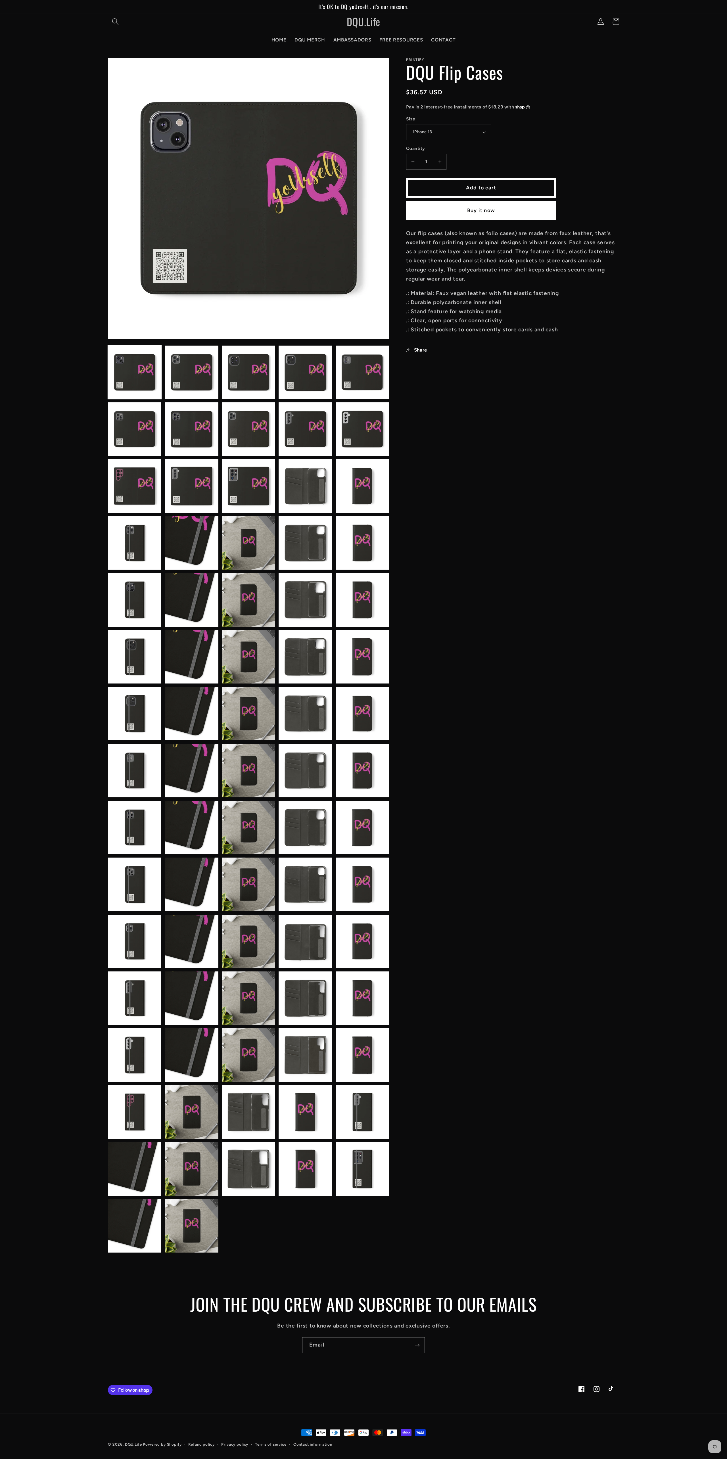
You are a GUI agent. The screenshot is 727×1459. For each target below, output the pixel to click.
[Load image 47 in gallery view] (191, 884)
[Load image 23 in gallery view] (248, 599)
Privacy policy (234, 1444)
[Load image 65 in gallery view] (362, 1055)
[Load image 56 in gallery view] (134, 998)
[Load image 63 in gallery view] (248, 1055)
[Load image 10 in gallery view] (362, 429)
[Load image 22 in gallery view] (191, 599)
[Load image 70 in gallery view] (362, 1112)
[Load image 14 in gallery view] (305, 486)
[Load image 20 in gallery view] (362, 543)
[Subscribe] (417, 1345)
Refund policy (201, 1444)
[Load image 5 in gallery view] (362, 372)
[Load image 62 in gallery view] (191, 1055)
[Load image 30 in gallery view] (362, 656)
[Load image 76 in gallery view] (134, 1226)
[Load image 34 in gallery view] (305, 713)
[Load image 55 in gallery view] (362, 941)
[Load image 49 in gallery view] (305, 884)
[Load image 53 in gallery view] (248, 941)
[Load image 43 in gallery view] (248, 827)
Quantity (415, 148)
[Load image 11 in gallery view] (134, 486)
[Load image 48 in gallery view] (248, 884)
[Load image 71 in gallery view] (134, 1168)
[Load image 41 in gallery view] (134, 827)
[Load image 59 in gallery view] (305, 998)
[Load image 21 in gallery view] (134, 599)
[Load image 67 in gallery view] (191, 1112)
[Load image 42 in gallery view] (191, 827)
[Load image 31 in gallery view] (134, 713)
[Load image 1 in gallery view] (134, 372)
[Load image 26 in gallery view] (134, 656)
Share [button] (420, 350)
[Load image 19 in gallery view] (305, 543)
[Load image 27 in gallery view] (191, 656)
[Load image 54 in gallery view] (305, 941)
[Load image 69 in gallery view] (305, 1112)
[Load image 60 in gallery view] (362, 998)
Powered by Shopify (162, 1444)
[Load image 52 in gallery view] (191, 941)
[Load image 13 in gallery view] (248, 486)
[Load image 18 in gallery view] (248, 543)
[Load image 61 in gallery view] (134, 1055)
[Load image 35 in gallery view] (362, 713)
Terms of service (270, 1444)
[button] (115, 21)
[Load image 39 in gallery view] (305, 770)
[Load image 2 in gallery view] (191, 372)
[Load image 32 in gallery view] (191, 713)
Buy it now (481, 210)
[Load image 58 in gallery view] (248, 998)
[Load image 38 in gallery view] (248, 770)
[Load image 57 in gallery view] (191, 998)
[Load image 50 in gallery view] (362, 884)
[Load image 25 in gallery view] (362, 599)
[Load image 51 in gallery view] (134, 941)
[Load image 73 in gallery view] (248, 1168)
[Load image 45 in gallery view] (362, 827)
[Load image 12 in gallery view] (191, 486)
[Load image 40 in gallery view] (362, 770)
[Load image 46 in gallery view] (134, 884)
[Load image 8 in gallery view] (248, 429)
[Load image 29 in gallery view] (305, 656)
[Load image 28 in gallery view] (248, 656)
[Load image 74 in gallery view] (305, 1168)
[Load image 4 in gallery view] (305, 372)
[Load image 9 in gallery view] (305, 429)
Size (410, 119)
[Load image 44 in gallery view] (305, 827)
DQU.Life (133, 1444)
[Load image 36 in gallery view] (134, 770)
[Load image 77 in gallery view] (191, 1226)
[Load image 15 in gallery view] (362, 486)
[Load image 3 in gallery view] (248, 372)
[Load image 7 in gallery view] (191, 429)
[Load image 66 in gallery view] (134, 1112)
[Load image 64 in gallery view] (305, 1055)
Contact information (312, 1444)
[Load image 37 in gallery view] (191, 770)
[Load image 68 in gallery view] (248, 1112)
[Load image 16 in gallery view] (134, 543)
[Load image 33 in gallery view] (248, 713)
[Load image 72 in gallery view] (191, 1168)
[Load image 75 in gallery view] (362, 1168)
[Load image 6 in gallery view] (134, 429)
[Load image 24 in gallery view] (305, 599)
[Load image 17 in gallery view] (191, 543)
